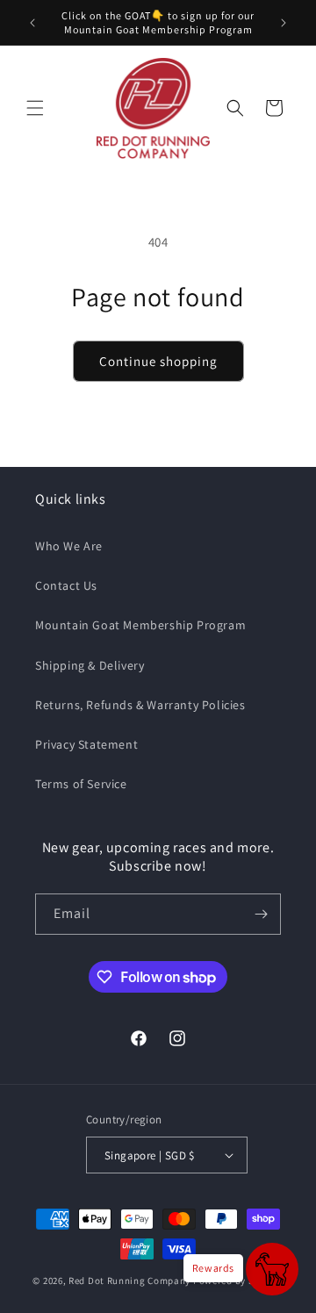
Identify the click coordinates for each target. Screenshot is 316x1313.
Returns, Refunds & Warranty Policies (140, 705)
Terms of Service (81, 784)
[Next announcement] (283, 23)
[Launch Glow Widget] (272, 1269)
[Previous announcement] (32, 23)
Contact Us (66, 585)
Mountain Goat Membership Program (140, 625)
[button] (35, 108)
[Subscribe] (260, 914)
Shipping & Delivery (89, 665)
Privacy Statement (86, 744)
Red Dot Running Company (129, 1280)
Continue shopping (158, 361)
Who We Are (69, 546)
